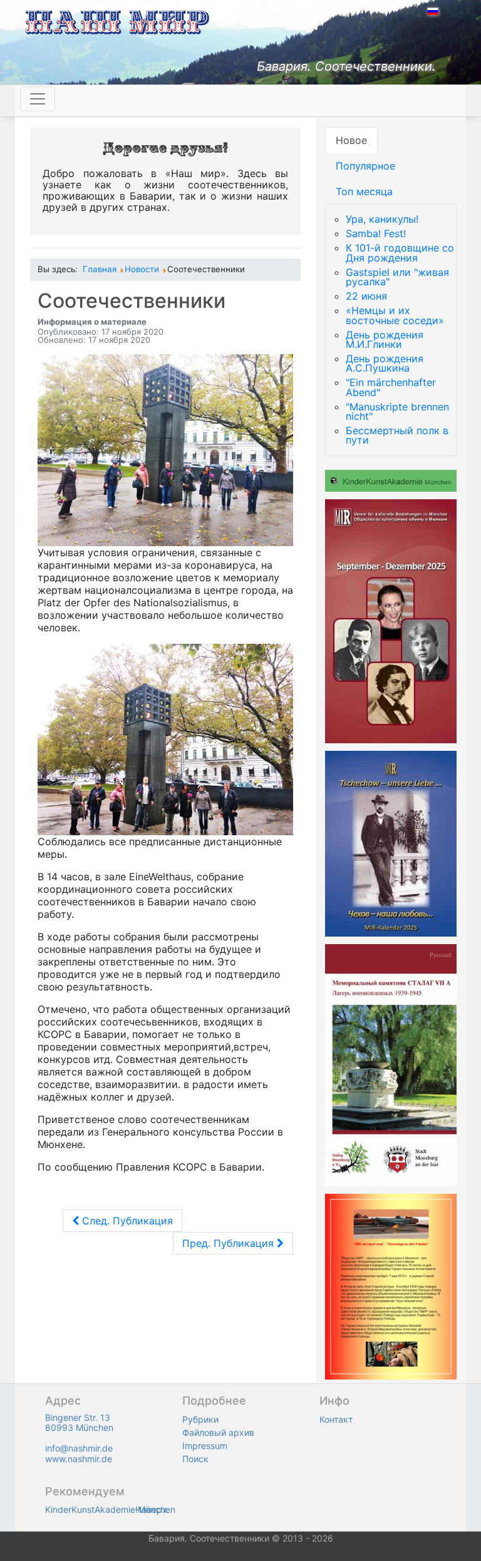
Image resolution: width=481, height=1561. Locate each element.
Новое (351, 140)
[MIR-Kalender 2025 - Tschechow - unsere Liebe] (391, 842)
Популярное (365, 166)
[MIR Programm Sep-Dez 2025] (391, 620)
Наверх (151, 1509)
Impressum (204, 1445)
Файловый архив (218, 1432)
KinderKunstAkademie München (110, 1509)
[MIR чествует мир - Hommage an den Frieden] (391, 1285)
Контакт (336, 1419)
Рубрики (200, 1419)
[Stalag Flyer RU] (391, 1064)
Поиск (195, 1458)
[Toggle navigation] (37, 98)
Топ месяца (364, 191)
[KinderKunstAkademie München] (391, 480)
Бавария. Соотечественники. (346, 66)
